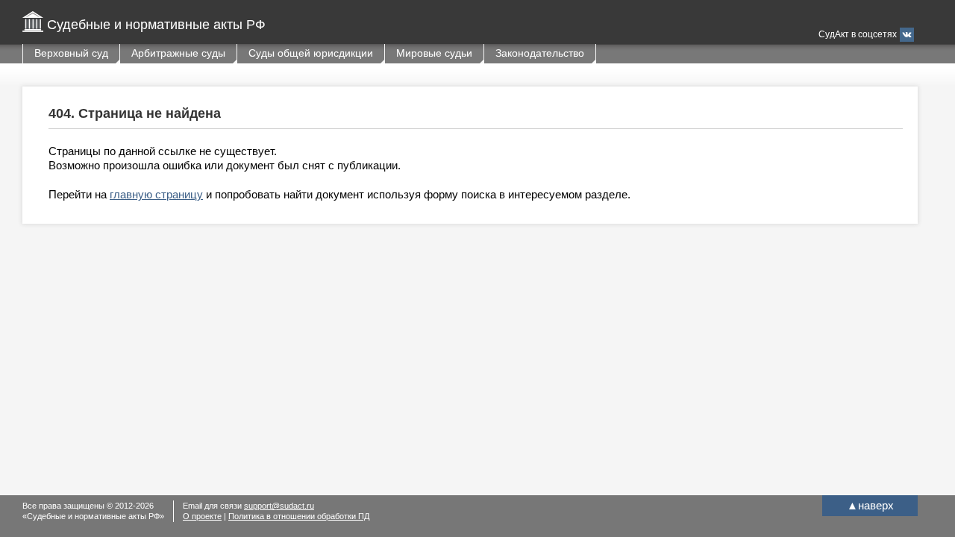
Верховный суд (71, 53)
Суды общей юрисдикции (310, 53)
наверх (870, 505)
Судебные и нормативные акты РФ (156, 24)
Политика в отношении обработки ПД (298, 516)
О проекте (202, 516)
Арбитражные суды (178, 53)
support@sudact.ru (279, 505)
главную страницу (156, 194)
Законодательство (539, 53)
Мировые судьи (434, 53)
